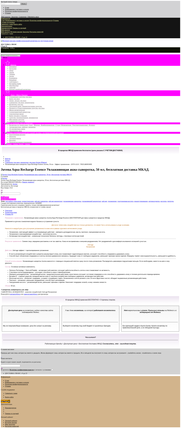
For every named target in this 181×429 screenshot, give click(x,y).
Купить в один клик (8, 199)
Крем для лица (14, 99)
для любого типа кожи (13, 201)
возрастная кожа (28, 201)
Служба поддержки (8, 22)
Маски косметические (17, 110)
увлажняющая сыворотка (72, 201)
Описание (8, 210)
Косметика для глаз (16, 104)
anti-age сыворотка (41, 201)
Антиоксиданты (15, 138)
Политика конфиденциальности (16, 11)
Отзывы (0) (9, 214)
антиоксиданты (154, 201)
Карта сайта (18, 24)
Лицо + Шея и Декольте (19, 95)
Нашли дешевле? (28, 182)
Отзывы (8, 13)
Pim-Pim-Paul (13, 85)
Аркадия (12, 87)
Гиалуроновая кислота (17, 135)
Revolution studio (15, 84)
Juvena (11, 76)
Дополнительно (6, 26)
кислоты (163, 201)
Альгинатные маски (16, 114)
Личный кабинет (11, 421)
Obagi (11, 70)
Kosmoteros (13, 78)
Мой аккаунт (5, 30)
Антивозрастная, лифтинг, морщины (22, 127)
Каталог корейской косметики (20, 89)
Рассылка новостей (36, 32)
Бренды (13, 65)
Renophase (13, 80)
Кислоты (12, 140)
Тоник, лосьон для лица (17, 101)
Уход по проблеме (26, 123)
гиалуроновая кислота (125, 201)
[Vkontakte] (1, 356)
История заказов (16, 32)
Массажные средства (16, 119)
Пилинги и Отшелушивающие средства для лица (27, 108)
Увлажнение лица (15, 131)
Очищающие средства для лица (20, 97)
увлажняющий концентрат (91, 201)
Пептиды (12, 136)
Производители (6, 28)
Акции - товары (24, 144)
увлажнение (112, 201)
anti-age (104, 201)
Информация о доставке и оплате (17, 9)
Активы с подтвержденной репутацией (49, 133)
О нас (7, 7)
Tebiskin (12, 74)
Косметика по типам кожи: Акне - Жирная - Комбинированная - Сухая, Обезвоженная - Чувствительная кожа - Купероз (52, 125)
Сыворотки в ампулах (17, 121)
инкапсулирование (141, 201)
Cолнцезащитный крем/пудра (19, 112)
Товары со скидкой (19, 28)
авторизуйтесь (15, 294)
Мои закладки (10, 424)
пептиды (170, 201)
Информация (5, 18)
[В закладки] (2, 196)
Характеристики (11, 212)
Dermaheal (12, 67)
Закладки (26, 32)
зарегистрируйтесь (30, 294)
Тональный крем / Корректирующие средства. (25, 106)
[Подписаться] (2, 368)
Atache (11, 72)
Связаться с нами (7, 24)
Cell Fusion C (13, 82)
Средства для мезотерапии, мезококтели (23, 118)
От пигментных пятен (17, 129)
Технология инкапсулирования (20, 142)
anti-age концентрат (55, 201)
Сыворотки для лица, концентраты (21, 102)
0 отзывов (4, 176)
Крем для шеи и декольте (18, 116)
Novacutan (12, 68)
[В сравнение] (4, 196)
